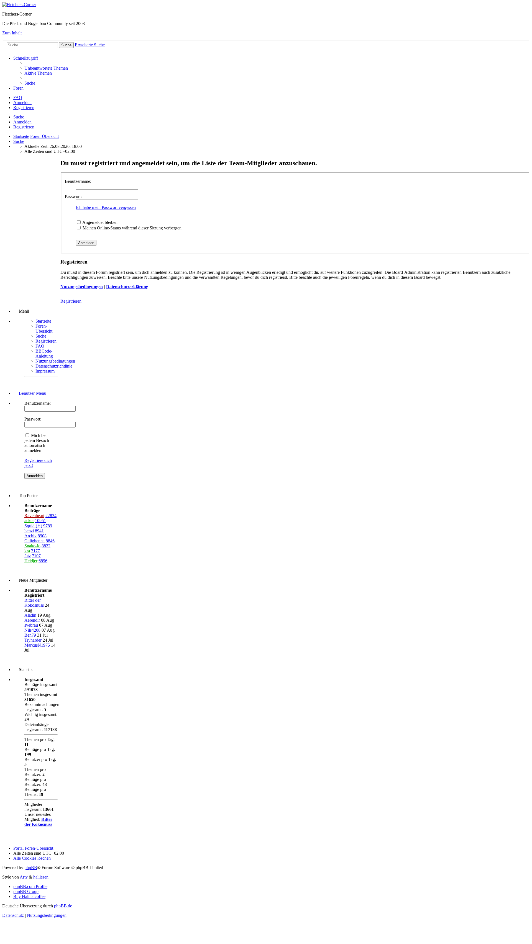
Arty (24, 877)
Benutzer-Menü (32, 393)
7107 (36, 555)
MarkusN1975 (37, 645)
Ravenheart (34, 515)
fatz (27, 555)
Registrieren (23, 127)
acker (29, 520)
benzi (29, 530)
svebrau (31, 625)
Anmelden (22, 122)
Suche (18, 117)
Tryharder (33, 640)
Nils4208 (32, 630)
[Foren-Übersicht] (19, 4)
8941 (39, 530)
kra (27, 550)
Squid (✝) (33, 525)
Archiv (30, 535)
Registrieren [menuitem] (23, 107)
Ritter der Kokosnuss (34, 603)
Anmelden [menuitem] (22, 102)
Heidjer (30, 560)
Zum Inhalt (12, 33)
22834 (51, 515)
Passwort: (73, 196)
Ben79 (30, 635)
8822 (46, 545)
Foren (18, 88)
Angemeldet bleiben (99, 222)
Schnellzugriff (25, 58)
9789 (47, 525)
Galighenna (34, 540)
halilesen (40, 877)
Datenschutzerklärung (127, 286)
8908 (42, 535)
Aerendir (32, 620)
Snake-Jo (32, 545)
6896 (43, 560)
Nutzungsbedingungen (81, 286)
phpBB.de (63, 905)
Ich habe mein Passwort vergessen (106, 207)
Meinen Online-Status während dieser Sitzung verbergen (131, 228)
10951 (40, 520)
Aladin (30, 615)
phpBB (30, 867)
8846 (50, 540)
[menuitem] (46, 68)
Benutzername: (78, 181)
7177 (35, 550)
